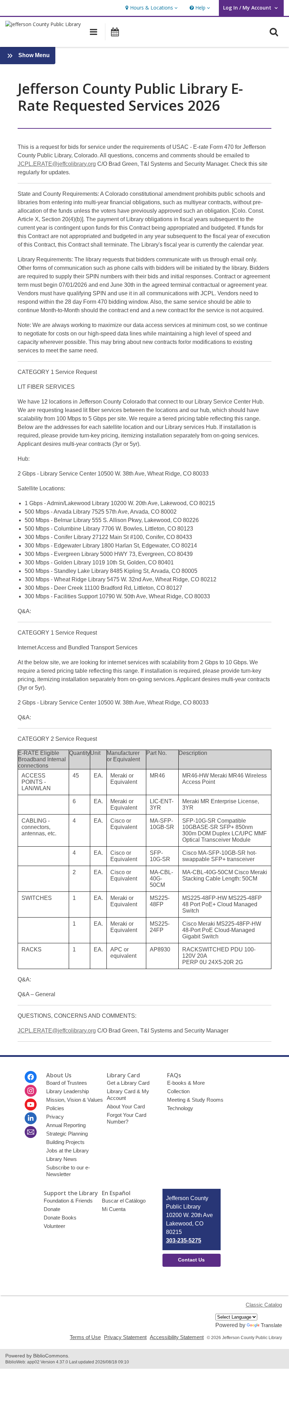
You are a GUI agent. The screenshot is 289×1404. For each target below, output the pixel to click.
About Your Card (126, 1106)
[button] (151, 8)
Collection (178, 1091)
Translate (271, 1325)
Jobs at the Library (67, 1151)
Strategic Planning (67, 1134)
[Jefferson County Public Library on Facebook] (31, 1077)
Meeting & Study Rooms (195, 1100)
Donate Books (60, 1218)
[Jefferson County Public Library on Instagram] (31, 1091)
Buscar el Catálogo (124, 1201)
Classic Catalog (264, 1305)
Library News (61, 1159)
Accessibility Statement (177, 1337)
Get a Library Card (128, 1083)
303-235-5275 (183, 1240)
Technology (180, 1108)
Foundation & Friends (68, 1201)
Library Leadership (67, 1091)
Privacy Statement (125, 1337)
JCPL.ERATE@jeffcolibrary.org (57, 164)
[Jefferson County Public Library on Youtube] (31, 1105)
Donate (52, 1209)
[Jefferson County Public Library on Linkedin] (31, 1118)
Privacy (55, 1117)
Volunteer (54, 1226)
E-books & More (186, 1083)
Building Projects (65, 1142)
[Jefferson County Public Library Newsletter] (31, 1132)
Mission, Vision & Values (74, 1100)
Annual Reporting (66, 1125)
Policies (55, 1108)
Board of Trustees (66, 1083)
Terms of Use (85, 1337)
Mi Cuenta (113, 1209)
